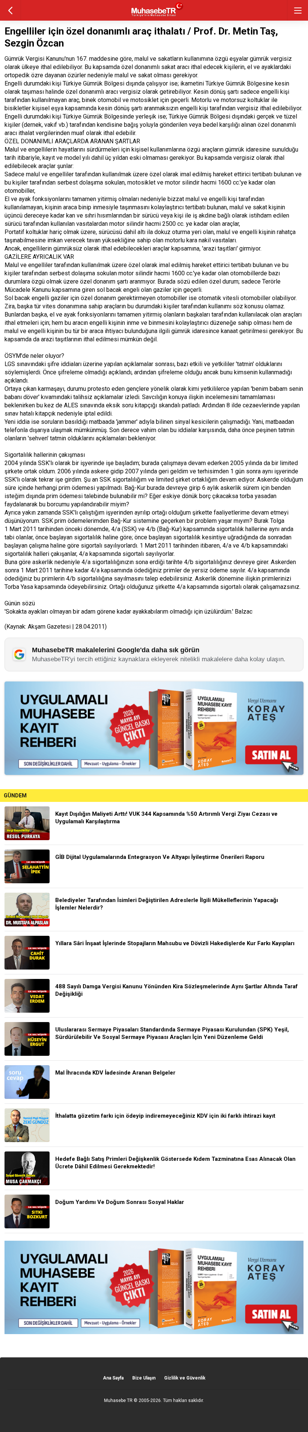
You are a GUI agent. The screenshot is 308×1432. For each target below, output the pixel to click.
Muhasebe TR (118, 1400)
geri (10, 10)
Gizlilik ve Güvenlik (184, 1378)
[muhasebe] (154, 16)
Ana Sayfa (113, 1378)
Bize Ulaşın (144, 1378)
